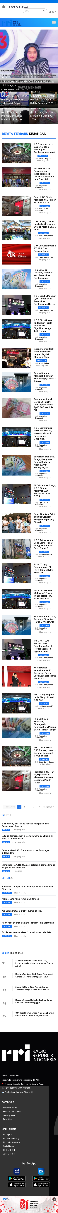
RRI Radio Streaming (11, 1142)
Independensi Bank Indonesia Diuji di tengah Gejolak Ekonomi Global (44, 353)
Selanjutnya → (48, 807)
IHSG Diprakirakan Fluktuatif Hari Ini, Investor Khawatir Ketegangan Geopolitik (43, 433)
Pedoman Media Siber (12, 1111)
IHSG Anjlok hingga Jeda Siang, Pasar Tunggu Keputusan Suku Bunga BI (43, 544)
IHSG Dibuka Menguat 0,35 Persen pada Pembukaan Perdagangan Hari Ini (45, 300)
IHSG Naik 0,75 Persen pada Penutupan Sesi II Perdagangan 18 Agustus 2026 (43, 646)
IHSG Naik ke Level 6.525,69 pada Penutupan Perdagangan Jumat (44, 148)
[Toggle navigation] (53, 22)
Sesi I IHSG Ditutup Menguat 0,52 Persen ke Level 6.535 (45, 200)
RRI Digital (7, 1134)
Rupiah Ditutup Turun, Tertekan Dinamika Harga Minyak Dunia (45, 619)
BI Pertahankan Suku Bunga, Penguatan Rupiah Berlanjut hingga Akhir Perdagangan (44, 462)
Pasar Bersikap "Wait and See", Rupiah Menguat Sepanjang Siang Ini (44, 518)
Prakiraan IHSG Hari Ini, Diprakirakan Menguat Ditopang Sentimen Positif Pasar (44, 777)
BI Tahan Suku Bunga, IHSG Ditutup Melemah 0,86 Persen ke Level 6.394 (45, 490)
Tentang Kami (9, 1115)
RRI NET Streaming (11, 1138)
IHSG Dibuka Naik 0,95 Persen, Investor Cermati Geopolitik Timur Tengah (45, 751)
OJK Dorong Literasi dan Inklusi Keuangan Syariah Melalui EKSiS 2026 (45, 225)
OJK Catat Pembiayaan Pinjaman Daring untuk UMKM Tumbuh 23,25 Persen (34, 1014)
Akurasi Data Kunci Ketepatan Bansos (20, 899)
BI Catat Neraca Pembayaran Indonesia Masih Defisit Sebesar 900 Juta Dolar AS (44, 174)
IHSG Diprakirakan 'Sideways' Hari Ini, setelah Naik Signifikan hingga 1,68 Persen (43, 325)
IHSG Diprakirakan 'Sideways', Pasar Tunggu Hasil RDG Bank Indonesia (43, 594)
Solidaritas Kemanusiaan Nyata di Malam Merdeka (26, 932)
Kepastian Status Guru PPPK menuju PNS (22, 911)
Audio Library (8, 1146)
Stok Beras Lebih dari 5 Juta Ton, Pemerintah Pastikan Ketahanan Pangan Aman (34, 963)
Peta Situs (7, 1119)
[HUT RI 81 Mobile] (29, 1204)
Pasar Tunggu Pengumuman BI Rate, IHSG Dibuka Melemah (43, 568)
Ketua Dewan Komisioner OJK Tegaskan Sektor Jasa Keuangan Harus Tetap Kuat (45, 673)
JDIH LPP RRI (9, 1153)
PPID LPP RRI (9, 1150)
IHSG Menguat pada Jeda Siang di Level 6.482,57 (44, 697)
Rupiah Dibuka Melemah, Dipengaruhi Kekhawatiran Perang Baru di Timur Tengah (45, 724)
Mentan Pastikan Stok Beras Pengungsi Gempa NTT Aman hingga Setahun (34, 975)
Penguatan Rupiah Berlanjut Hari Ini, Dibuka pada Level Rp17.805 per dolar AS (44, 404)
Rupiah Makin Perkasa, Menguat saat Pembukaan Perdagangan (43, 274)
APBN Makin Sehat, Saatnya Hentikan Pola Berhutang (28, 923)
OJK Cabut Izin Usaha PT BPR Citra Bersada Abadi (45, 248)
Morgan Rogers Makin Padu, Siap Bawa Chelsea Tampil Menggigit (33, 1001)
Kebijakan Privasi (10, 1107)
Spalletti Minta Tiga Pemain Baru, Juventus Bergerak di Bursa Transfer (32, 988)
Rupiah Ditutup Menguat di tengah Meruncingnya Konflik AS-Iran (45, 377)
